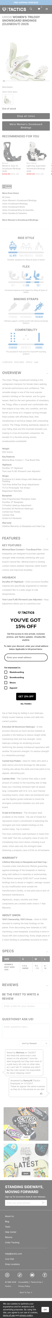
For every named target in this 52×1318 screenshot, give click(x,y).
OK (45, 1309)
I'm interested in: (12, 667)
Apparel (13, 688)
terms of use (9, 1315)
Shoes (13, 682)
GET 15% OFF (26, 696)
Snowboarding (17, 677)
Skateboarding (17, 672)
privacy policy (26, 1315)
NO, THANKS (26, 704)
